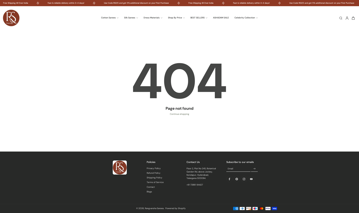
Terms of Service (155, 182)
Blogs (149, 191)
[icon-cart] (353, 18)
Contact (151, 187)
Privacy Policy (154, 168)
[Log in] (347, 18)
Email (230, 168)
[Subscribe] (254, 169)
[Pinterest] (237, 179)
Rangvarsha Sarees (154, 208)
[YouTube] (251, 179)
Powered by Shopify (175, 208)
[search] (341, 18)
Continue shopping (179, 114)
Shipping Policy (154, 177)
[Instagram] (244, 179)
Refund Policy (153, 173)
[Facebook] (229, 179)
